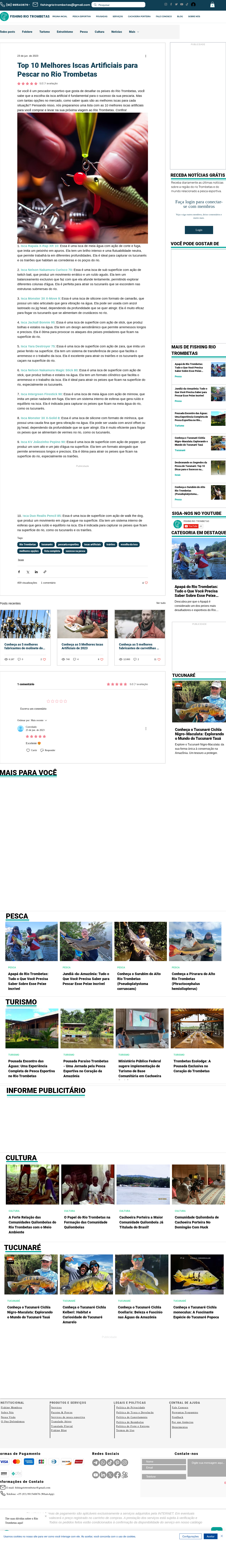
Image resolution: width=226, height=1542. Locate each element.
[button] (212, 4)
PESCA (12, 967)
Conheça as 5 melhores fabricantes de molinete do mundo (23, 646)
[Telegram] (95, 1462)
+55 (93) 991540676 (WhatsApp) (35, 1494)
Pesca (84, 31)
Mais (132, 31)
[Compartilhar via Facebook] (19, 571)
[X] (110, 1474)
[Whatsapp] (102, 1462)
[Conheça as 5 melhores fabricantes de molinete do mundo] (25, 624)
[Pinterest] (117, 1462)
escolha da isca (129, 544)
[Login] (193, 4)
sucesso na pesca (75, 551)
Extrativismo (65, 31)
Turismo (44, 31)
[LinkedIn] (102, 1474)
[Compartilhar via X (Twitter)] (27, 571)
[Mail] (35, 4)
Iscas (21, 559)
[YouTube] (181, 4)
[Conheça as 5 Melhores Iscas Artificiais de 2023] (82, 624)
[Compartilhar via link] (45, 571)
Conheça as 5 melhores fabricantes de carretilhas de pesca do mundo (139, 646)
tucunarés (47, 544)
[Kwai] (124, 1474)
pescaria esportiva (68, 544)
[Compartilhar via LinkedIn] (36, 571)
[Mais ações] (146, 56)
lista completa (52, 551)
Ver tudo (161, 602)
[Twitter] (176, 4)
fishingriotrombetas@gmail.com (65, 5)
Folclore (27, 31)
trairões (110, 544)
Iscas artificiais (92, 544)
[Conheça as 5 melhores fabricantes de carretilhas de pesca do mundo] (140, 624)
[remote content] (82, 490)
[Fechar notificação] (45, 1516)
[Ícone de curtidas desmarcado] (28, 750)
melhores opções (29, 551)
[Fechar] (222, 1536)
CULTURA (14, 1210)
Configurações (190, 1536)
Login (199, 229)
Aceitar (211, 1536)
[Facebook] (171, 4)
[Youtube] (95, 1474)
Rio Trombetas (27, 544)
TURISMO (13, 1054)
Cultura (99, 31)
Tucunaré (180, 450)
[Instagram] (166, 4)
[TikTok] (187, 4)
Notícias (116, 31)
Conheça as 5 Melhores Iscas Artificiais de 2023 (82, 646)
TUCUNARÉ (13, 1300)
